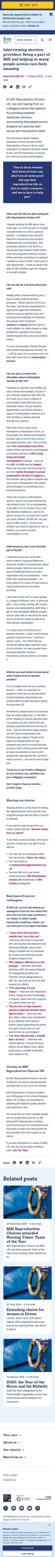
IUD (12, 464)
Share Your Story (36, 857)
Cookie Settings (27, 1554)
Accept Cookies (27, 1548)
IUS (22, 464)
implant (37, 464)
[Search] (42, 42)
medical (11, 324)
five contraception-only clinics (28, 446)
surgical (23, 324)
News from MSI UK (13, 76)
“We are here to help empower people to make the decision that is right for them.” (27, 1010)
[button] (26, 40)
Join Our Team (20, 1150)
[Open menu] (50, 39)
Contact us (33, 25)
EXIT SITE (31, 5)
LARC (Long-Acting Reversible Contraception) (25, 457)
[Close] (49, 1525)
